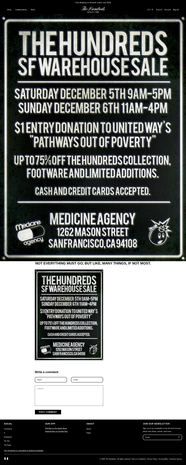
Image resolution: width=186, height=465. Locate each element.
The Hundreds (111, 459)
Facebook (8, 429)
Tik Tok (6, 441)
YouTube (7, 445)
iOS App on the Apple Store (56, 428)
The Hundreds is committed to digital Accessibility (23, 451)
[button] (176, 9)
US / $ (150, 10)
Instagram (8, 437)
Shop (9, 10)
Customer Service (175, 459)
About (88, 429)
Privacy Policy (152, 459)
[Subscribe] (178, 437)
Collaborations (21, 10)
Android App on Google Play (56, 431)
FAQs (88, 433)
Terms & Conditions (138, 459)
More (33, 10)
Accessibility (163, 459)
